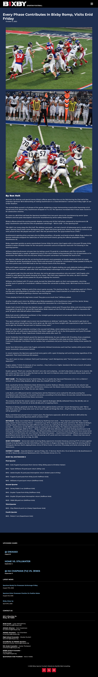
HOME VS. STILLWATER (17, 561)
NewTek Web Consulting (62, 666)
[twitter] (49, 670)
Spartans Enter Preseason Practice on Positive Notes (21, 593)
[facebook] (44, 670)
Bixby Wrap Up (8, 601)
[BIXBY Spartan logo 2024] (15, 2)
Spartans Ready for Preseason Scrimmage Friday (20, 585)
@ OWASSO (11, 552)
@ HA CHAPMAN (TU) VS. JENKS (22, 571)
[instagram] (54, 670)
